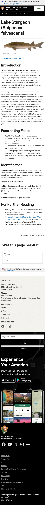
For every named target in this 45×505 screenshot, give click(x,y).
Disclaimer (4, 479)
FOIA (2, 462)
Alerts (7, 14)
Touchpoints (10, 270)
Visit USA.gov (7, 500)
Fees (25, 14)
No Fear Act (5, 476)
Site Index (6, 314)
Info (2, 14)
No (8, 261)
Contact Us (6, 304)
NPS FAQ (4, 472)
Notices (4, 466)
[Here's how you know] (22, 2)
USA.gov (4, 486)
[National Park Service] (2, 8)
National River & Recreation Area (16, 8)
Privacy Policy (6, 459)
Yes (8, 254)
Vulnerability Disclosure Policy (12, 482)
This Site (22, 343)
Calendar (19, 14)
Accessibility (5, 456)
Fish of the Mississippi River (11, 58)
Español (6, 318)
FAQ (4, 311)
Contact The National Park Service (13, 469)
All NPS (22, 349)
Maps (13, 14)
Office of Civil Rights (8, 489)
